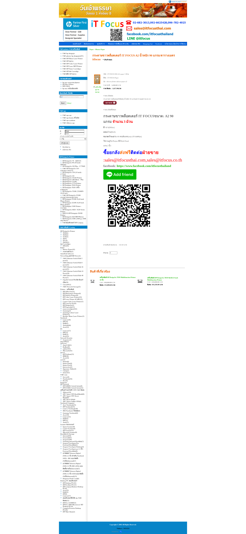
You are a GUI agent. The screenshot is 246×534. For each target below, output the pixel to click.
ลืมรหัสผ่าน (66, 147)
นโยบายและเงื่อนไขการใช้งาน (175, 44)
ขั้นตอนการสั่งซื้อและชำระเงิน (118, 44)
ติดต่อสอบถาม (89, 44)
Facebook (158, 44)
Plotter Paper (100, 49)
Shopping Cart (148, 44)
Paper (92, 49)
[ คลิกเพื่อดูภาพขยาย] (97, 89)
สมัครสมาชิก (136, 44)
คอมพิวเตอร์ (77, 44)
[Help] (69, 103)
